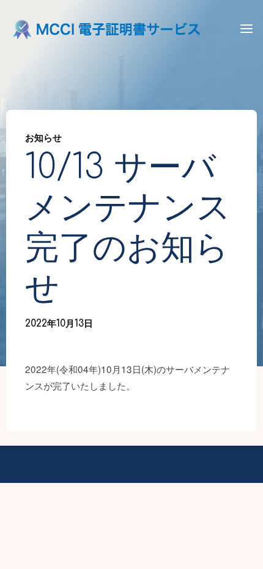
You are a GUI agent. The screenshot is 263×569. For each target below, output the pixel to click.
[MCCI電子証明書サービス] (107, 29)
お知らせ (43, 138)
